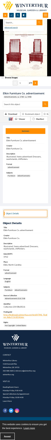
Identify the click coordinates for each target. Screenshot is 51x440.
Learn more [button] (29, 428)
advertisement (13, 167)
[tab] (25, 131)
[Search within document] (45, 104)
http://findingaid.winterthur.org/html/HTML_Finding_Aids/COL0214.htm (25, 316)
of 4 (30, 83)
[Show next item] (35, 83)
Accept (7, 436)
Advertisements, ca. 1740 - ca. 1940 (17, 97)
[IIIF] (10, 118)
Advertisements (24, 176)
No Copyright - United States (15, 325)
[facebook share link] (5, 410)
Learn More (7, 401)
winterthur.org (8, 374)
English (7, 281)
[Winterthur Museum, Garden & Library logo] (25, 6)
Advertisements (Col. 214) (15, 298)
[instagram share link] (17, 410)
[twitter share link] (11, 410)
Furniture (11, 176)
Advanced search (11, 27)
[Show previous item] (15, 83)
